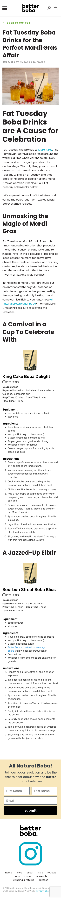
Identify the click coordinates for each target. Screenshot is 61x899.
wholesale (41, 876)
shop (19, 872)
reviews (51, 872)
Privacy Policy (43, 891)
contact (43, 880)
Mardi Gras (45, 150)
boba (5, 62)
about (30, 872)
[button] (4, 8)
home (8, 872)
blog (40, 872)
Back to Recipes (18, 23)
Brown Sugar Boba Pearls (28, 62)
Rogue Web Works (26, 891)
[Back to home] (30, 8)
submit (31, 810)
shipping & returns (23, 880)
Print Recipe (12, 381)
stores (27, 876)
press (17, 876)
